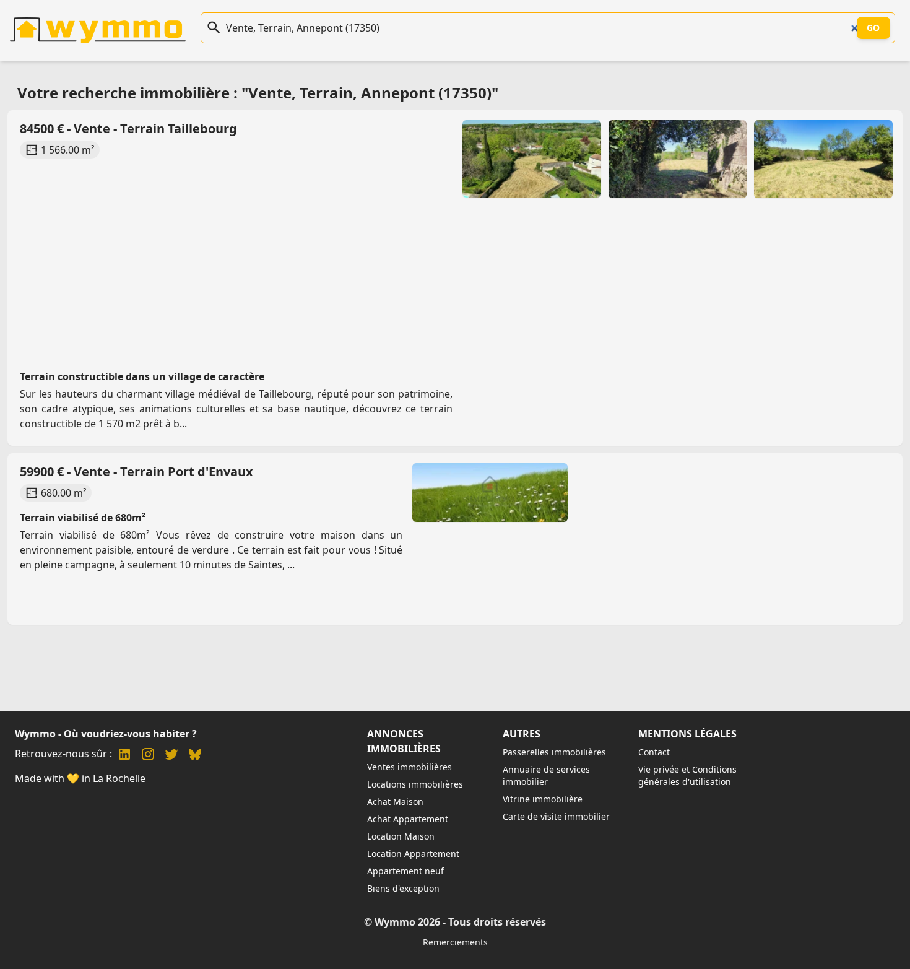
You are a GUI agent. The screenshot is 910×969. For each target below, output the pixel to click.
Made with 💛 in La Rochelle (80, 778)
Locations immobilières (415, 784)
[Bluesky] (195, 755)
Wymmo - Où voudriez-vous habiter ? (106, 734)
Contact (654, 752)
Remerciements (455, 942)
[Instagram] (148, 755)
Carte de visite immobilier (556, 816)
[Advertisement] (388, 252)
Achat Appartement (407, 819)
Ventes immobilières (409, 767)
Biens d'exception (403, 888)
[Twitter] (171, 755)
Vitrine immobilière (543, 799)
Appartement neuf (405, 871)
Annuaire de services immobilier (546, 775)
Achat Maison (395, 801)
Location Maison (401, 836)
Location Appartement (413, 853)
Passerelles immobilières (554, 752)
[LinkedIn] (124, 755)
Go (873, 27)
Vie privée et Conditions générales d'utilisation (687, 775)
